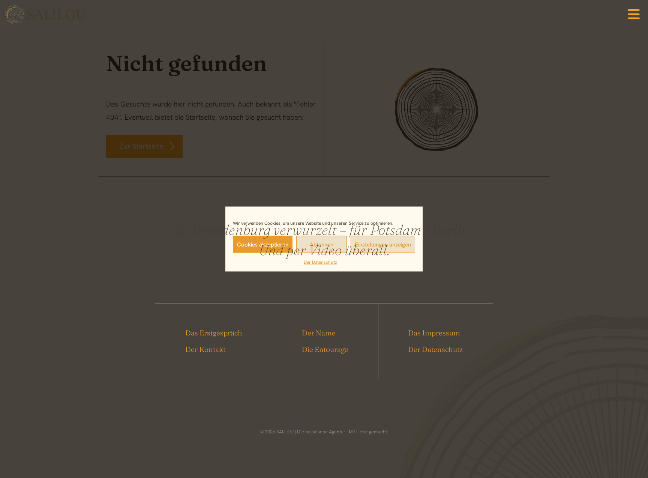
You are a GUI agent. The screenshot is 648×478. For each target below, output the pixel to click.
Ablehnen (321, 244)
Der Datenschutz (320, 262)
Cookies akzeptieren (262, 244)
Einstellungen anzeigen (383, 244)
